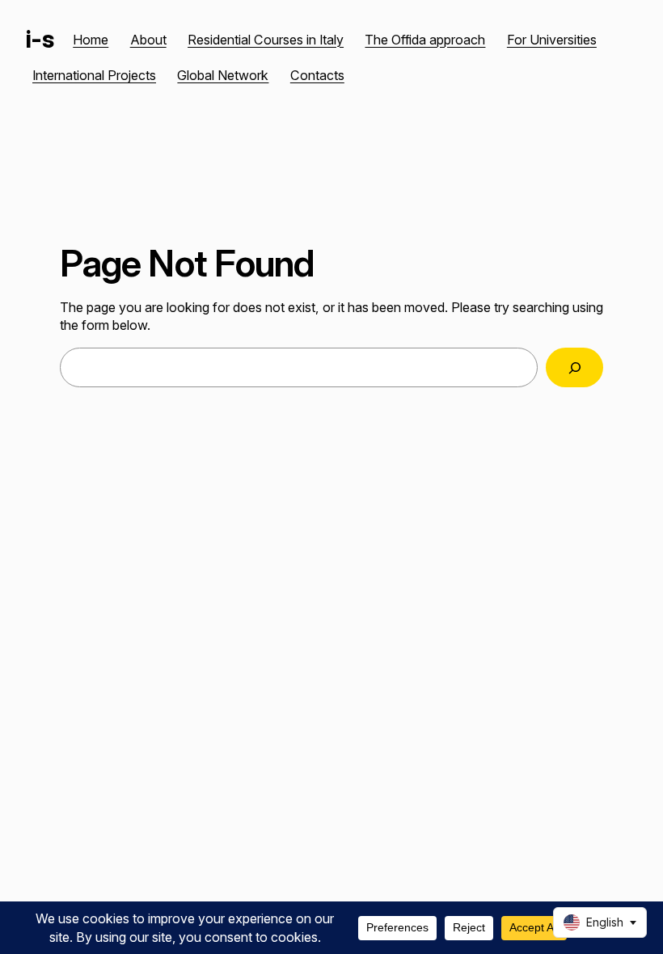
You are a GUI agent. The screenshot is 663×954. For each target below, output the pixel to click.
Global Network (222, 75)
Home (90, 40)
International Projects (94, 75)
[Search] (574, 368)
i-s (39, 39)
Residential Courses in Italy (266, 40)
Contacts (317, 75)
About (148, 40)
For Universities (552, 40)
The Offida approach (425, 40)
